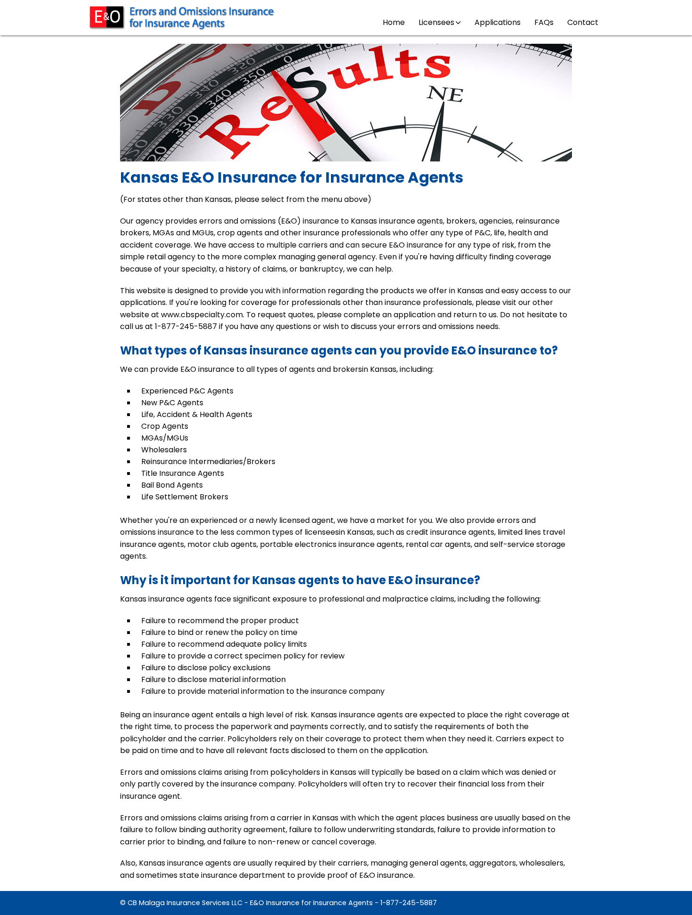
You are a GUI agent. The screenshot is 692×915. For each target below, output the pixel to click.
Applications (498, 22)
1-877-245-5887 (408, 902)
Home (394, 22)
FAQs (544, 22)
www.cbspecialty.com (202, 314)
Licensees (436, 22)
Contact (582, 22)
